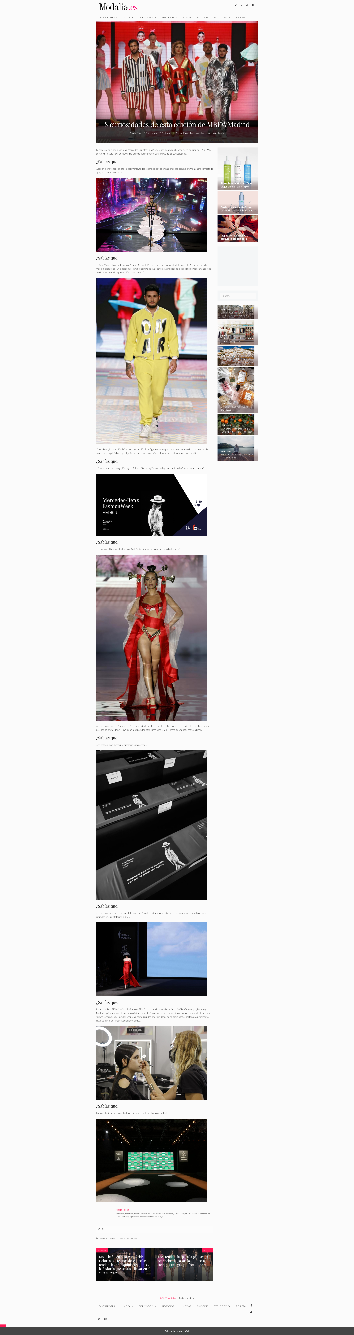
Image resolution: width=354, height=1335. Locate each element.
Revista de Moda (186, 1298)
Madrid (170, 133)
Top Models (146, 17)
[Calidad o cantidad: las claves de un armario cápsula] (236, 342)
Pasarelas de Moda (214, 133)
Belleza (241, 17)
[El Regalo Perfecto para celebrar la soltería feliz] (236, 459)
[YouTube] (247, 5)
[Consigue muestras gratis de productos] (236, 411)
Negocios (168, 17)
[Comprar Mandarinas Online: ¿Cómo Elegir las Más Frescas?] (236, 433)
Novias (187, 17)
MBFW (178, 133)
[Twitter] (235, 5)
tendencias (132, 1238)
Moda (127, 17)
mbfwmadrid (113, 1238)
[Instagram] (241, 5)
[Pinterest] (253, 5)
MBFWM (103, 1238)
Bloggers (202, 17)
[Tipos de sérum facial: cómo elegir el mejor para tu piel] (238, 188)
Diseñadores (107, 17)
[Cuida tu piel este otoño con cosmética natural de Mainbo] (238, 212)
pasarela (123, 1238)
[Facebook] (229, 5)
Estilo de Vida (222, 17)
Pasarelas (188, 133)
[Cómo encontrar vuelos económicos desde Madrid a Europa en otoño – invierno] (236, 317)
